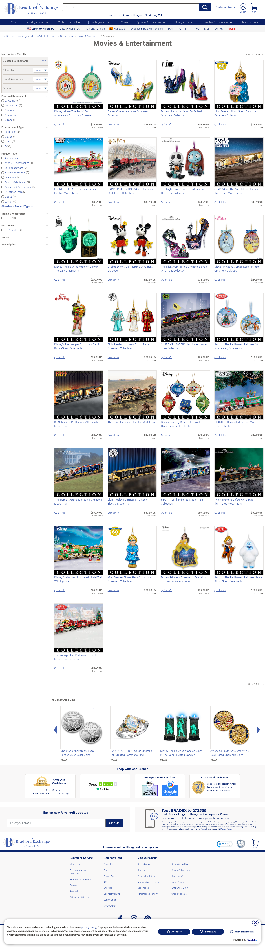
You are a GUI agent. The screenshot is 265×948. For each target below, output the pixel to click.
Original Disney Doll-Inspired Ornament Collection (130, 268)
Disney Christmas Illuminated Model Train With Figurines (78, 579)
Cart (254, 12)
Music (8, 141)
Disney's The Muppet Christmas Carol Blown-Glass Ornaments (76, 346)
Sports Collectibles (180, 864)
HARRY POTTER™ (178, 28)
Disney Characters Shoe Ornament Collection (128, 113)
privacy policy (88, 927)
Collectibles (143, 887)
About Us (108, 864)
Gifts (14, 22)
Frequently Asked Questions (78, 872)
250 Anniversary (43, 28)
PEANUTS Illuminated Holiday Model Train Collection (235, 424)
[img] (255, 842)
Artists (5, 237)
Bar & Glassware (14, 167)
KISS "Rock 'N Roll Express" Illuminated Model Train (77, 424)
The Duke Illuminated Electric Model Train (132, 422)
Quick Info (59, 124)
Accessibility (76, 891)
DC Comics (11, 100)
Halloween (120, 28)
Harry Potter (11, 105)
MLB (206, 28)
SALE (231, 28)
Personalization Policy (80, 879)
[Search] (205, 7)
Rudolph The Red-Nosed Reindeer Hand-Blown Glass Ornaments (238, 579)
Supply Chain (110, 899)
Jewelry (141, 870)
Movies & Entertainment (219, 22)
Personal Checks (95, 28)
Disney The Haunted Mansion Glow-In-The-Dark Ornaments (76, 268)
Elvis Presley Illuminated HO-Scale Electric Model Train (128, 501)
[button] (225, 844)
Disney (219, 28)
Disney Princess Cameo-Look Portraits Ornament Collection (237, 268)
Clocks (8, 196)
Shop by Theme (179, 893)
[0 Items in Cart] (254, 6)
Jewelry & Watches (37, 22)
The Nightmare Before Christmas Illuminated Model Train (233, 501)
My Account (75, 864)
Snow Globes (144, 864)
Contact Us (75, 885)
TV (6, 146)
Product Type (9, 153)
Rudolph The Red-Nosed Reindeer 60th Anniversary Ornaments (237, 346)
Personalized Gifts (146, 876)
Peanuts (9, 110)
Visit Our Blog (110, 905)
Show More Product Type (15, 206)
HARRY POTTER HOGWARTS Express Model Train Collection (130, 191)
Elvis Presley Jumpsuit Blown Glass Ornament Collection (128, 346)
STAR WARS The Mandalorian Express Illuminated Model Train (237, 191)
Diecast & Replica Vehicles (147, 28)
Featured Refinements (14, 96)
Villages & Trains (102, 22)
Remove (39, 70)
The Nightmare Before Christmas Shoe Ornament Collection (184, 268)
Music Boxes (177, 882)
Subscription (8, 244)
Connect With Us (112, 893)
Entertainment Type (12, 127)
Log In (243, 12)
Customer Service (225, 7)
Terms (203, 829)
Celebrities (10, 131)
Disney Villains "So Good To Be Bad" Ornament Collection (181, 113)
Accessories (11, 158)
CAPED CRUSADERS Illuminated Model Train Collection (184, 346)
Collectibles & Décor (71, 22)
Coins (124, 22)
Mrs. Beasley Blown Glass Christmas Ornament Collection (236, 113)
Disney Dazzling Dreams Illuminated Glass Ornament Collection (182, 424)
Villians (8, 120)
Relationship (8, 225)
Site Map (108, 887)
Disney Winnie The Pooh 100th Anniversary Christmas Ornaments (74, 113)
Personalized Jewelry (148, 893)
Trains (8, 218)
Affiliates (108, 882)
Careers (107, 870)
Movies (8, 136)
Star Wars (10, 115)
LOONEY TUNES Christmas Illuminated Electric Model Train (77, 191)
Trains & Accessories (13, 213)
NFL (196, 28)
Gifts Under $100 (70, 28)
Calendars (10, 177)
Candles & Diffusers (15, 182)
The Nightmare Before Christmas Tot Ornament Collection (183, 191)
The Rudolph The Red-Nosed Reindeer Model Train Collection (76, 657)
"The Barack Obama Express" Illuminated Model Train (78, 501)
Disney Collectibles (180, 870)
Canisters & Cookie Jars (18, 187)
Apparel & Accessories (150, 22)
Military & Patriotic (184, 22)
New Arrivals (250, 22)
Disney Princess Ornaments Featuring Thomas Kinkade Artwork (183, 579)
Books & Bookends (15, 172)
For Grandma (12, 230)
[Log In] (243, 6)
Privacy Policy (226, 829)
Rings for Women (179, 876)
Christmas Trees (14, 191)
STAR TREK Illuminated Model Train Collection (182, 501)
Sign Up (114, 823)
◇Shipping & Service (79, 897)
